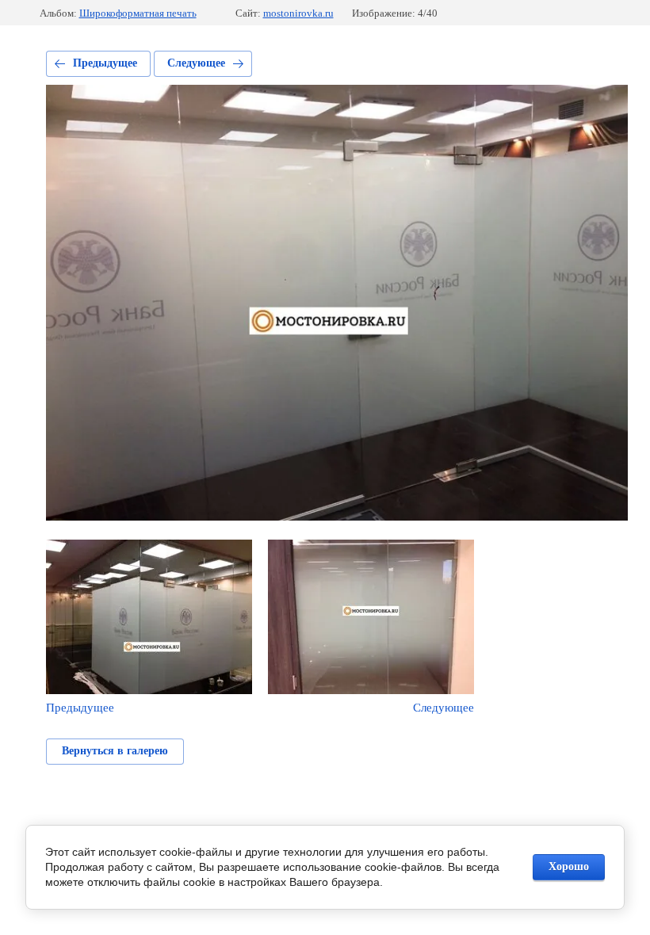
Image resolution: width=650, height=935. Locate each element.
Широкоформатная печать (138, 13)
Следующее (196, 63)
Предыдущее (105, 63)
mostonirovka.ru (298, 13)
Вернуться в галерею (115, 751)
